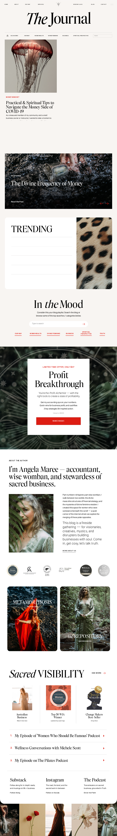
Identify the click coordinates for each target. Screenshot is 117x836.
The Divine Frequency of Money (47, 183)
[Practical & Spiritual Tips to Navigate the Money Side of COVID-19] (31, 66)
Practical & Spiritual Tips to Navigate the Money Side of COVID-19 (30, 107)
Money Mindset (12, 97)
